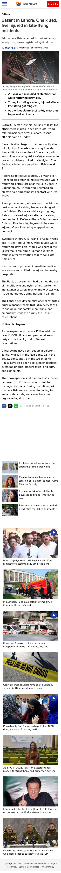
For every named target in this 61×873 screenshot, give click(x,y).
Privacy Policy (47, 866)
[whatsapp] (16, 406)
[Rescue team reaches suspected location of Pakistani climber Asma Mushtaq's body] (10, 481)
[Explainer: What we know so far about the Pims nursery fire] (10, 467)
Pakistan (6, 14)
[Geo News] (26, 4)
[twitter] (10, 406)
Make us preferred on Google (36, 406)
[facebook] (4, 406)
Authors (35, 866)
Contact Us (24, 866)
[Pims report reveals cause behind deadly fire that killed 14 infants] (10, 510)
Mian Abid (10, 48)
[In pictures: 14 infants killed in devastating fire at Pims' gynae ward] (10, 495)
